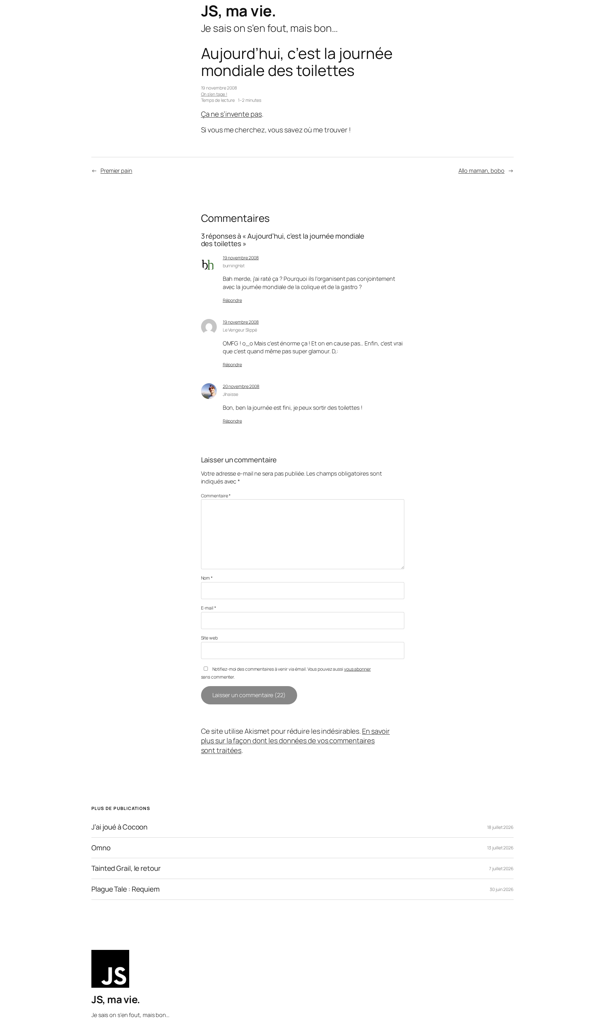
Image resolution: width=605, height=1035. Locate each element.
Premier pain (116, 170)
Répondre (232, 300)
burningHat (234, 266)
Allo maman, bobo (481, 170)
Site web (209, 638)
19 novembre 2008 (241, 258)
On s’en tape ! (214, 94)
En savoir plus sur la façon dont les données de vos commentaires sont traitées (295, 740)
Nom (207, 578)
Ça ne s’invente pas (231, 114)
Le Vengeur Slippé (240, 330)
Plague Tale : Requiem (125, 889)
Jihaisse (230, 394)
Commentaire (216, 496)
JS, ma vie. (238, 10)
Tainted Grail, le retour (126, 868)
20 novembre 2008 (241, 386)
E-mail (208, 608)
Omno (101, 848)
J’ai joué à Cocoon (119, 827)
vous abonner (357, 669)
